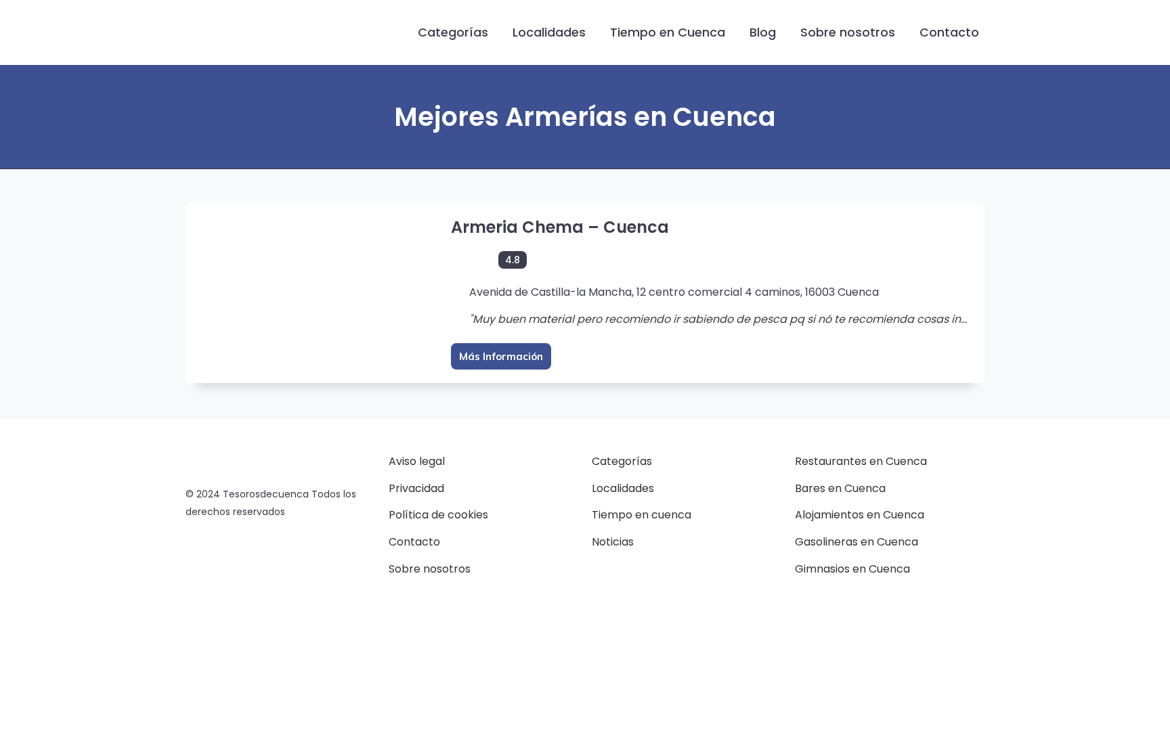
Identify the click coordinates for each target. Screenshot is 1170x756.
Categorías (453, 32)
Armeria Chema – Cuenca (560, 227)
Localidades (549, 32)
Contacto (949, 32)
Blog (763, 32)
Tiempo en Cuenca (667, 32)
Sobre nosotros (847, 32)
